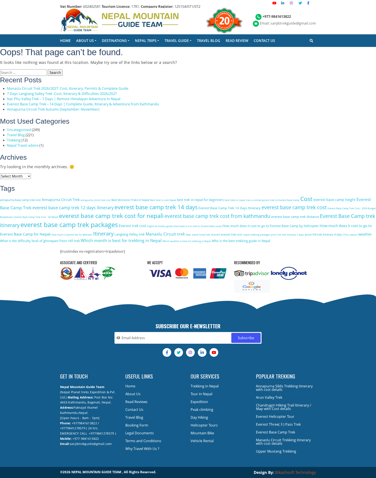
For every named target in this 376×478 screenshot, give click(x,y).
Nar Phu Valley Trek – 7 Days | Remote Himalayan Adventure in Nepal (63, 98)
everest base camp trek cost (294, 207)
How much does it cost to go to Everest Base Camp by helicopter (270, 226)
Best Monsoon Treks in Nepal (130, 200)
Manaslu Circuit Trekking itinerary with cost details (283, 441)
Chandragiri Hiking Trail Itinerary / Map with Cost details (283, 406)
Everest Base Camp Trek (275, 432)
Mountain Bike (202, 433)
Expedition (199, 401)
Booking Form (136, 425)
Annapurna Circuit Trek (61, 199)
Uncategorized (19, 129)
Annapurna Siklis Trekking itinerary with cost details (284, 387)
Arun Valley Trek (269, 397)
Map (188, 234)
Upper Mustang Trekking (276, 451)
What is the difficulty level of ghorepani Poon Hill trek (40, 241)
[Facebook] (308, 3)
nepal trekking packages (256, 234)
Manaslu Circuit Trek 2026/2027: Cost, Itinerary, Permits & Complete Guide (67, 88)
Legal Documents (139, 433)
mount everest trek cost (226, 234)
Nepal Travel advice (23, 145)
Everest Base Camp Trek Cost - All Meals (36, 217)
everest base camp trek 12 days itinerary (73, 208)
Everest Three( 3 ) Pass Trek (278, 424)
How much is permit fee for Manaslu (71, 234)
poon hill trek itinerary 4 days (323, 234)
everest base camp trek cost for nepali (111, 216)
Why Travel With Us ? (142, 448)
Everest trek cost (132, 225)
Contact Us (134, 409)
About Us (133, 394)
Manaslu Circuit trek (165, 234)
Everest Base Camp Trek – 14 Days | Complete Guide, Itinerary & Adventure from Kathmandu (83, 104)
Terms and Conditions (143, 441)
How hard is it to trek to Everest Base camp (197, 226)
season (354, 234)
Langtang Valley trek (129, 234)
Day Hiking (199, 417)
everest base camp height (334, 199)
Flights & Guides (156, 226)
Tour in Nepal (201, 394)
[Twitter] (300, 3)
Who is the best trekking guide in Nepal (241, 241)
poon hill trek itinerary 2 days (287, 234)
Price (346, 234)
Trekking (14, 140)
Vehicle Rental (202, 441)
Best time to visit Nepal (163, 200)
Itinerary (103, 233)
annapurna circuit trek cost (96, 200)
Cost (306, 199)
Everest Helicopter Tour (275, 416)
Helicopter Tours (204, 425)
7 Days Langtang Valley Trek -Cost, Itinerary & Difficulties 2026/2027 (62, 93)
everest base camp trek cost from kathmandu (217, 216)
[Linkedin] (282, 3)
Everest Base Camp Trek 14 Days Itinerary (229, 208)
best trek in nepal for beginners (200, 200)
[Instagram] (291, 3)
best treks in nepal (235, 200)
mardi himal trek (201, 234)
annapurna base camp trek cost (20, 200)
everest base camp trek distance (295, 216)
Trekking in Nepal (205, 386)
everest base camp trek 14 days (156, 207)
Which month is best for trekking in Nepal (121, 240)
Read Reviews (136, 401)
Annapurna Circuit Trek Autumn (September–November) (53, 109)
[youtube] (274, 3)
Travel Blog (16, 135)
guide (169, 226)
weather (365, 234)
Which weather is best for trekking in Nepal (187, 241)
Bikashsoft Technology (295, 472)
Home (130, 386)
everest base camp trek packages (69, 224)
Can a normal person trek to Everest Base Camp (272, 200)
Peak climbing (202, 409)
